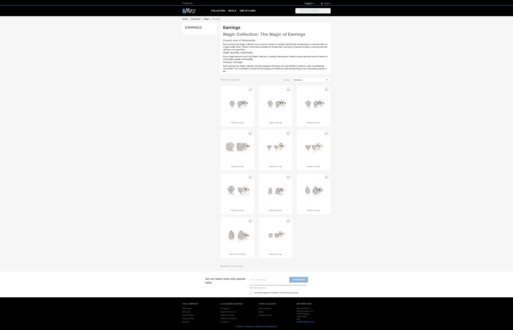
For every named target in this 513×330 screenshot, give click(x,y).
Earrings (193, 27)
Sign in (261, 312)
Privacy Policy (188, 318)
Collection (218, 11)
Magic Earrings (237, 122)
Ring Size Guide (227, 315)
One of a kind (248, 11)
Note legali (186, 308)
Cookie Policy (188, 315)
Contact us (187, 3)
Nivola (232, 11)
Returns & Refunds (228, 318)
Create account (265, 315)
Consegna (224, 308)
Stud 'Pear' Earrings (237, 254)
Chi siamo (186, 312)
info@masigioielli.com (306, 322)
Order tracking (265, 308)
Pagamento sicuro (228, 312)
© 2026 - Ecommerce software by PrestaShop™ (256, 326)
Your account (267, 304)
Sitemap (185, 322)
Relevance (311, 79)
